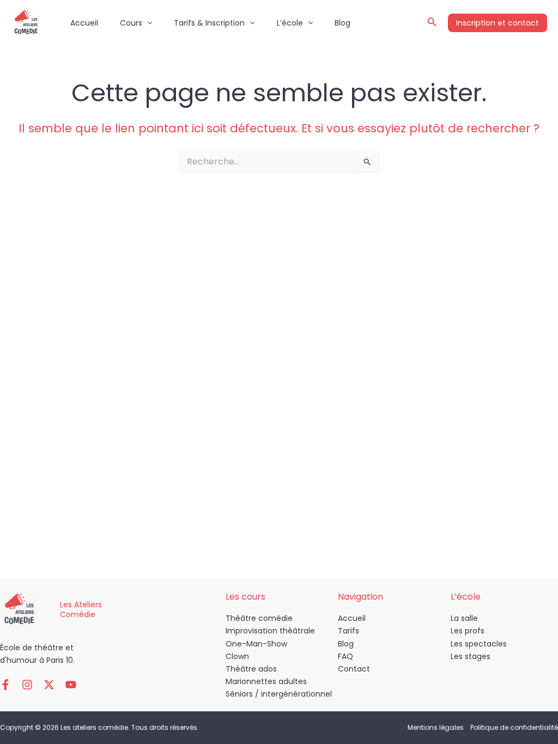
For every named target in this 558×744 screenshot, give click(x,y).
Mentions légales (436, 727)
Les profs (467, 630)
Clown (237, 656)
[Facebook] (5, 684)
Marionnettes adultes (266, 681)
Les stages (470, 656)
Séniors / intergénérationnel (279, 693)
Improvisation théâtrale (270, 630)
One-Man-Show (256, 643)
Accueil (84, 22)
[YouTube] (70, 684)
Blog (342, 22)
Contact (354, 668)
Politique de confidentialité (514, 727)
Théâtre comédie (259, 618)
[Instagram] (27, 684)
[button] (147, 23)
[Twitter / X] (49, 684)
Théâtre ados (251, 668)
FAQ (345, 656)
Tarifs (348, 630)
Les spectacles (479, 643)
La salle (464, 618)
